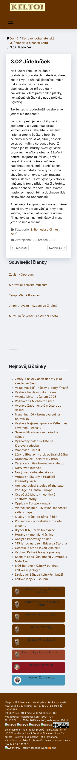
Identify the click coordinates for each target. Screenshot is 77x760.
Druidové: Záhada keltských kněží (39, 574)
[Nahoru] (70, 753)
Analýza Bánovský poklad (33, 539)
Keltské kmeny (41, 627)
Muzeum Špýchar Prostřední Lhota (33, 316)
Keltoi (64, 720)
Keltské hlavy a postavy (41, 614)
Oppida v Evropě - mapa (32, 503)
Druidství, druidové (41, 639)
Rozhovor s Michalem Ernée (34, 401)
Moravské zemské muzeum (28, 285)
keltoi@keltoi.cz (42, 712)
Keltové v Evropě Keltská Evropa (41, 603)
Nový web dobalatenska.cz (34, 472)
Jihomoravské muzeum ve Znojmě (33, 305)
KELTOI (9, 733)
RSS (54, 747)
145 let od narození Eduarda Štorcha (41, 543)
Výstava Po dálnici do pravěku (36, 392)
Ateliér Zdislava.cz (42, 677)
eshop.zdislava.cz (41, 665)
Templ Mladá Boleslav (24, 295)
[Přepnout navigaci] (11, 22)
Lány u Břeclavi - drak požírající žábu (41, 454)
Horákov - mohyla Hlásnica (34, 534)
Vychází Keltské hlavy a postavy (38, 552)
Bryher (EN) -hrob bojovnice (35, 530)
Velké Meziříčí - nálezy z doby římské (41, 388)
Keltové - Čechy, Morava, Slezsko (41, 590)
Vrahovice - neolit (27, 450)
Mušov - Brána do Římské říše (36, 517)
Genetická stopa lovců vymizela (37, 548)
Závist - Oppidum (21, 274)
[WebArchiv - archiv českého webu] (26, 747)
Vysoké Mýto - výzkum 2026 (35, 396)
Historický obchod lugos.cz (41, 652)
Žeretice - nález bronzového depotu (40, 463)
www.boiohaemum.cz (57, 740)
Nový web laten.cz (28, 468)
